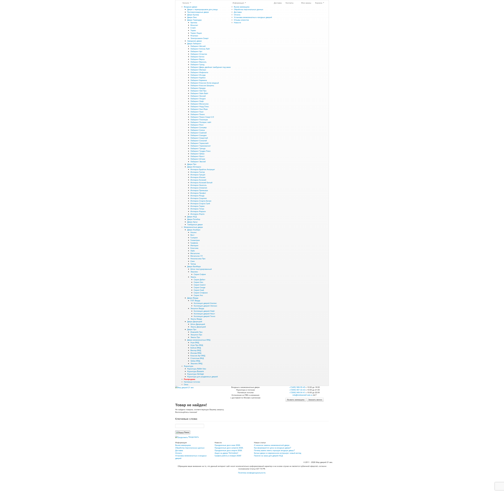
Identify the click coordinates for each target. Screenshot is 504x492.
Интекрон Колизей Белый (201, 182)
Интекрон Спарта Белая (200, 200)
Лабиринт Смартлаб (199, 138)
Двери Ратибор (193, 219)
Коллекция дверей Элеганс (205, 305)
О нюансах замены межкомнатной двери (271, 445)
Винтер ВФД (195, 350)
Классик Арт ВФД (197, 355)
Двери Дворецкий (194, 321)
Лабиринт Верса (197, 59)
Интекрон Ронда (197, 195)
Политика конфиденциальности (251, 472)
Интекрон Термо (197, 206)
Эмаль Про (195, 337)
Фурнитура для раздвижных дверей (202, 376)
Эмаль (193, 277)
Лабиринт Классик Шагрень (202, 85)
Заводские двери (194, 40)
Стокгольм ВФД (197, 358)
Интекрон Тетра (197, 208)
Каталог (186, 2)
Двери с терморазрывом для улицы (202, 9)
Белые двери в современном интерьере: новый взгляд (277, 453)
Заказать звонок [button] (315, 399)
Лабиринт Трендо (198, 148)
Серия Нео (198, 282)
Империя (194, 245)
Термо (193, 30)
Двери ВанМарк (194, 266)
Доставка (238, 12)
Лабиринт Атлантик (198, 54)
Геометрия (195, 240)
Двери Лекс (192, 17)
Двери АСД (192, 216)
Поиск (186, 432)
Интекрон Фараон (198, 211)
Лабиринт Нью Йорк (199, 109)
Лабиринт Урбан (197, 153)
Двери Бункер (193, 14)
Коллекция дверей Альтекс (205, 303)
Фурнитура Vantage (195, 374)
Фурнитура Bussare (195, 371)
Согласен (163, 478)
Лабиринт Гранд (197, 64)
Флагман (194, 35)
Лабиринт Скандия (198, 135)
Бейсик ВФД (195, 347)
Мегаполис (195, 253)
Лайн (192, 250)
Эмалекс (194, 271)
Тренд (193, 263)
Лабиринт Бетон (197, 56)
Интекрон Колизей (198, 179)
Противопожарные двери (198, 12)
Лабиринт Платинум (199, 119)
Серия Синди (199, 287)
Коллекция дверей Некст (204, 313)
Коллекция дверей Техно (204, 316)
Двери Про (191, 164)
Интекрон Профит (198, 193)
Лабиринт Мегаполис (199, 103)
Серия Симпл (200, 284)
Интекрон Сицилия (198, 198)
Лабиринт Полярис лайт (200, 122)
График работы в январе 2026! (228, 455)
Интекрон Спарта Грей (200, 203)
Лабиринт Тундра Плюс (200, 151)
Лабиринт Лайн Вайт (199, 93)
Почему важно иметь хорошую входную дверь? (274, 450)
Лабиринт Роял (196, 124)
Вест (192, 235)
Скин (192, 261)
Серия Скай (199, 290)
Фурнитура (188, 366)
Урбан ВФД (195, 360)
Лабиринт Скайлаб (198, 132)
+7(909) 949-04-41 (297, 392)
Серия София (200, 274)
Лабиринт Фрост (197, 156)
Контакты (289, 2)
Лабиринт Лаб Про (198, 90)
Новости (237, 22)
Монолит (194, 25)
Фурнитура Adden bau (196, 368)
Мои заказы (306, 2)
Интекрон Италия (197, 177)
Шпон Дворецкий (197, 324)
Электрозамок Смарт (199, 38)
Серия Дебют (199, 279)
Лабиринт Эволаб (198, 161)
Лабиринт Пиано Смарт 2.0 (202, 117)
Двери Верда (192, 297)
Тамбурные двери (195, 224)
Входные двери (190, 6)
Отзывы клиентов (241, 19)
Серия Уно (198, 295)
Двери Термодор (194, 19)
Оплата (237, 14)
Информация (239, 2)
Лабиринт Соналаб (198, 140)
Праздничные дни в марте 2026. (228, 450)
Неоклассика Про (197, 258)
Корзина (319, 2)
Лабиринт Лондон (198, 98)
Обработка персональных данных (248, 9)
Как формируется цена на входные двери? (272, 447)
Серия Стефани (201, 292)
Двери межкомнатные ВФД (198, 339)
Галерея (194, 237)
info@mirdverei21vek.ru (302, 395)
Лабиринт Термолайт (199, 143)
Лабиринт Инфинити (199, 72)
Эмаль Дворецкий (198, 326)
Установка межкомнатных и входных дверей (253, 17)
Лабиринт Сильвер (198, 127)
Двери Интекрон (194, 166)
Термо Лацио (196, 33)
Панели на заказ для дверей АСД (268, 455)
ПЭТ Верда (195, 300)
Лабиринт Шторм (197, 158)
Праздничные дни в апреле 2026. (229, 447)
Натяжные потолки (192, 381)
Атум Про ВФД (196, 345)
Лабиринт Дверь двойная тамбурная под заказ (210, 67)
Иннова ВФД (195, 353)
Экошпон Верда (197, 308)
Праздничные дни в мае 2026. (228, 445)
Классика (194, 248)
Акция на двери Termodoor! (226, 453)
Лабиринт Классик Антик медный (204, 82)
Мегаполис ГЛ (196, 256)
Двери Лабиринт (194, 43)
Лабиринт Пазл (196, 111)
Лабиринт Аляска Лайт (200, 48)
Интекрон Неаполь (198, 185)
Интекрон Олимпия (198, 187)
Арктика (193, 22)
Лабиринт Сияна (197, 130)
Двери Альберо (193, 229)
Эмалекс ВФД (196, 363)
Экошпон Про (196, 334)
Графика (194, 242)
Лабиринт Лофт (197, 101)
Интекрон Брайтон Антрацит (202, 169)
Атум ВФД (194, 342)
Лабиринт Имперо (198, 69)
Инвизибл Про (196, 332)
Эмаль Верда (196, 318)
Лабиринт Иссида (198, 75)
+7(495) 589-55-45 (297, 387)
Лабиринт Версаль (198, 61)
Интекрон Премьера (199, 190)
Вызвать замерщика (295, 399)
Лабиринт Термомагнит (200, 145)
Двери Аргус (192, 221)
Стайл (193, 27)
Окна (186, 384)
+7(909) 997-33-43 (297, 389)
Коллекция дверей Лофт (204, 311)
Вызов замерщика (241, 6)
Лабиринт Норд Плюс (199, 106)
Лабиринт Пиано (197, 114)
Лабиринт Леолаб (198, 96)
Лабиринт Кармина (198, 80)
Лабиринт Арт (196, 51)
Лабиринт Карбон (198, 77)
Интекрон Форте (197, 214)
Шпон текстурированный (201, 269)
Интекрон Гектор (197, 172)
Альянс (193, 232)
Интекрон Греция (197, 174)
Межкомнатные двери (193, 227)
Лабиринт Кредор (198, 88)
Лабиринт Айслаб (198, 46)
